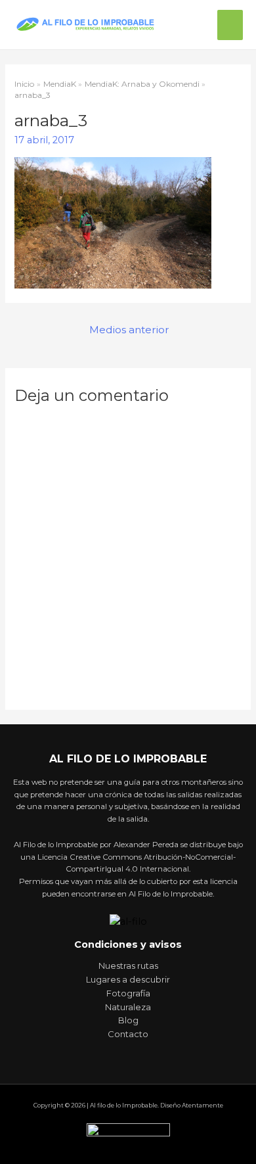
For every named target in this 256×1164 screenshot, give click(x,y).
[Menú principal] (230, 25)
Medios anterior (129, 329)
